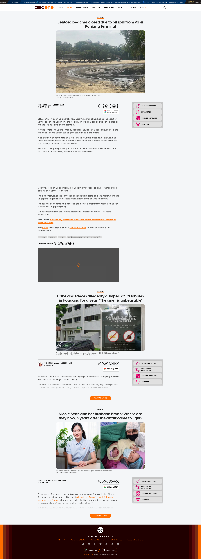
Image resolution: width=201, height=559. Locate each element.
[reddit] (114, 106)
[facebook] (100, 106)
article (45, 227)
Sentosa (52, 237)
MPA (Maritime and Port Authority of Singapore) (84, 237)
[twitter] (103, 106)
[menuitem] (60, 7)
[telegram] (107, 106)
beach (62, 237)
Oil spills (42, 237)
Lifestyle (96, 7)
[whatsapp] (110, 106)
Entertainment (82, 7)
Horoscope (109, 7)
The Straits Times (78, 227)
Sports (133, 7)
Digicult (122, 7)
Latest (60, 7)
